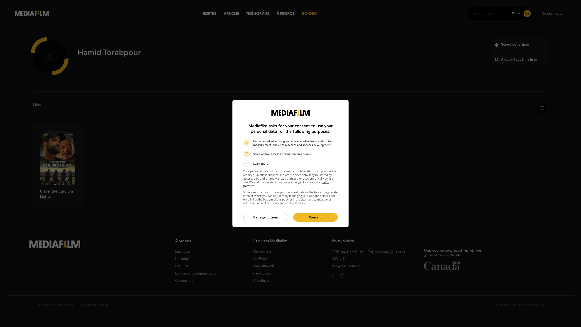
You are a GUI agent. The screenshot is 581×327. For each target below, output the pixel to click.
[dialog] (290, 163)
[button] (290, 164)
